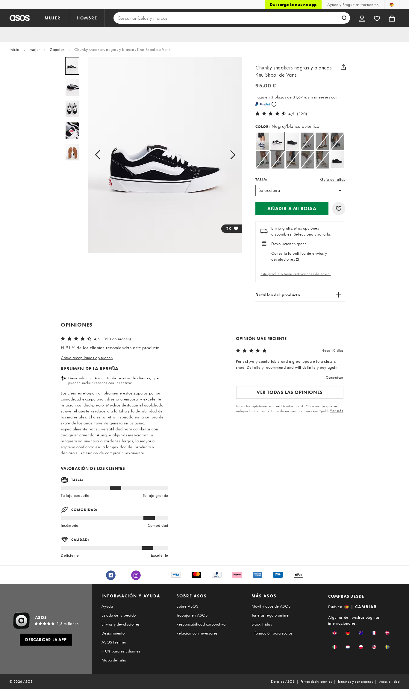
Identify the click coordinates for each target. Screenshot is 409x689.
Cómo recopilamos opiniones (87, 357)
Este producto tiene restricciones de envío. (295, 273)
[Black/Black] (292, 141)
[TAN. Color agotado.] (322, 159)
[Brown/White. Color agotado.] (307, 141)
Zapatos (57, 49)
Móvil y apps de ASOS (271, 606)
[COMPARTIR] (343, 67)
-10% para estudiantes (121, 651)
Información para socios (272, 633)
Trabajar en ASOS (191, 615)
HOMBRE (87, 18)
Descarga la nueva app (293, 4)
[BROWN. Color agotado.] (322, 141)
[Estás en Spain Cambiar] (391, 4)
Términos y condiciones (355, 681)
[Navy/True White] (262, 141)
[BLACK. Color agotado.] (277, 159)
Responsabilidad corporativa (200, 624)
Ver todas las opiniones (290, 392)
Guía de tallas (332, 179)
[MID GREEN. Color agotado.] (262, 159)
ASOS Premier (114, 642)
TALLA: (261, 179)
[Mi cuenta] (362, 18)
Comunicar (334, 377)
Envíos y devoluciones (121, 624)
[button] (291, 208)
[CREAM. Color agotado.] (307, 159)
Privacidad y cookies (316, 681)
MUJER (53, 18)
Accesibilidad (389, 681)
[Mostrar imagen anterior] (99, 155)
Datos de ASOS (283, 681)
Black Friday (262, 624)
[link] (277, 141)
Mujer (34, 49)
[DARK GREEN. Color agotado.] (337, 141)
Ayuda (107, 606)
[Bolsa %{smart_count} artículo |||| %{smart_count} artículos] (391, 18)
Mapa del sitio (114, 660)
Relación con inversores (196, 633)
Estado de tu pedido (119, 615)
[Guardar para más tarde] (338, 208)
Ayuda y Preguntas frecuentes (352, 4)
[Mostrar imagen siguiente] (231, 155)
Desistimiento (113, 633)
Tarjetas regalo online (270, 615)
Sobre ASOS (187, 606)
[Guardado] (376, 18)
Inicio (14, 49)
